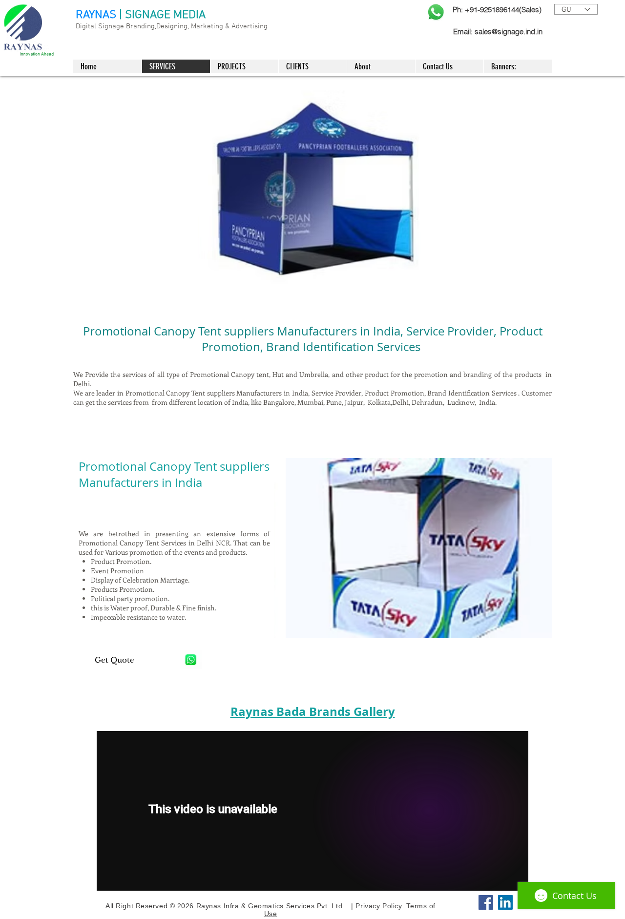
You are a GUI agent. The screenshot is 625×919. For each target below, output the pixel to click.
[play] (531, 280)
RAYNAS (96, 15)
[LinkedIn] (505, 902)
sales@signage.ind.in (508, 31)
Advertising (249, 26)
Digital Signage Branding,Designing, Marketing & (153, 26)
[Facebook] (486, 902)
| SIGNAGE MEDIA (162, 15)
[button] (413, 548)
